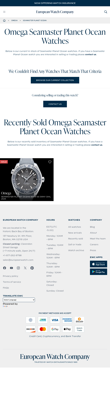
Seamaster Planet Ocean (35, 20)
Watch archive (76, 250)
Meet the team (98, 239)
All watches (74, 227)
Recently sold (75, 239)
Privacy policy (10, 276)
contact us (90, 54)
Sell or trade (74, 244)
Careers (94, 244)
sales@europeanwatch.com (18, 260)
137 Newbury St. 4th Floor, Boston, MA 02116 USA (17, 238)
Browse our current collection (55, 80)
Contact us (55, 104)
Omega (14, 20)
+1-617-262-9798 (12, 255)
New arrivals (75, 233)
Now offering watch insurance (54, 3)
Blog (92, 227)
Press (93, 250)
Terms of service (12, 282)
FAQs (6, 288)
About (93, 233)
